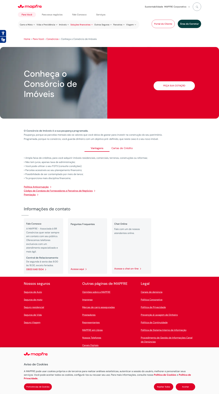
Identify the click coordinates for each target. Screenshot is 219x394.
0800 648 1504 (35, 269)
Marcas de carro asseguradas (98, 307)
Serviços (100, 14)
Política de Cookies (165, 374)
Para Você (27, 14)
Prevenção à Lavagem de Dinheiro (159, 314)
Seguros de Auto (33, 292)
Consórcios (52, 39)
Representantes (91, 322)
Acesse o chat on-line (126, 268)
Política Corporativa (151, 299)
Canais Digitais (90, 345)
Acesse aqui (77, 269)
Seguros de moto (33, 299)
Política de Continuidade (154, 322)
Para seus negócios (52, 14)
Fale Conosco (79, 14)
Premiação (30, 194)
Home (27, 39)
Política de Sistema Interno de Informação (163, 330)
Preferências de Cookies (37, 386)
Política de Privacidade (153, 307)
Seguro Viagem (32, 322)
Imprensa (87, 299)
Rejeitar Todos (163, 386)
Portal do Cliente (163, 23)
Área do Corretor (189, 23)
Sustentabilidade (154, 6)
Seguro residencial (34, 307)
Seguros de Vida (33, 314)
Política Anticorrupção (36, 186)
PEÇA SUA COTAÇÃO (174, 85)
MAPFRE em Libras (92, 330)
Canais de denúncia (151, 292)
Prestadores (88, 314)
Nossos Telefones (91, 337)
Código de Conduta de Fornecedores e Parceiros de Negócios (58, 190)
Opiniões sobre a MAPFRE (96, 292)
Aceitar (185, 386)
